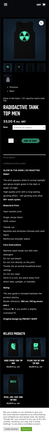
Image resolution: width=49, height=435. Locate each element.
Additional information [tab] (14, 163)
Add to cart (30, 140)
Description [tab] (9, 157)
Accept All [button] (26, 429)
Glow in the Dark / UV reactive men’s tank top (24, 99)
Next (12, 91)
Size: (5, 127)
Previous (14, 87)
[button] (41, 23)
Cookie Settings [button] (11, 429)
